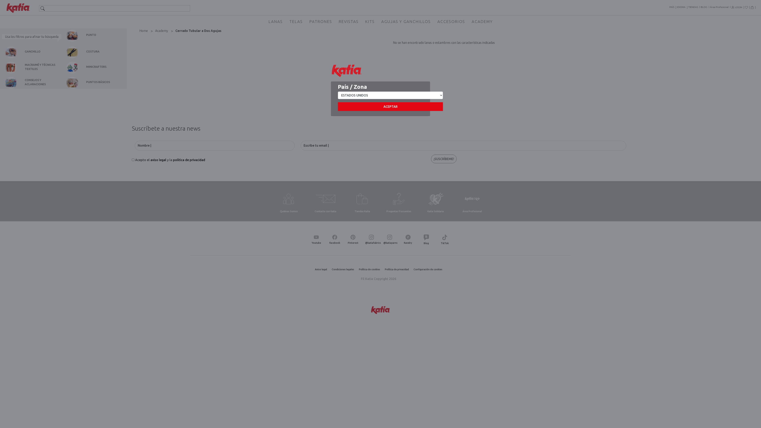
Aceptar (390, 106)
